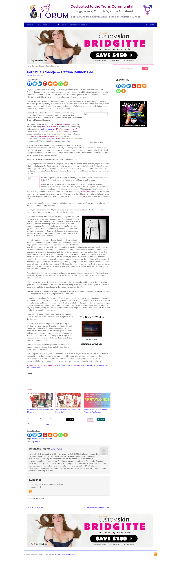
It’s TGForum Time (35, 508)
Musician (48, 439)
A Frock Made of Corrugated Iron (96, 508)
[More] (65, 83)
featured (35, 439)
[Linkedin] (39, 83)
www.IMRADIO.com (69, 365)
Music (37, 442)
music (41, 439)
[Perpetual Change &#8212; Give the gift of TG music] (40, 400)
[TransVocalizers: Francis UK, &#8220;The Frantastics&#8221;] (68, 400)
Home (29, 66)
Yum (47, 425)
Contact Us (150, 25)
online (68, 141)
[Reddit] (50, 83)
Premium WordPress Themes (64, 554)
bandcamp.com (46, 129)
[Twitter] (34, 83)
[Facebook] (29, 83)
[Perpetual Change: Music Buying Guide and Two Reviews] (97, 400)
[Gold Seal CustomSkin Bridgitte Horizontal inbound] (90, 64)
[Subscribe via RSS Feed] (30, 491)
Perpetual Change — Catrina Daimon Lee (60, 72)
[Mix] (55, 83)
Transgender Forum (58, 25)
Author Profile (56, 449)
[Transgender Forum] (89, 18)
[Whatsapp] (60, 83)
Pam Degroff (31, 75)
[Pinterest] (45, 83)
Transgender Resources (79, 25)
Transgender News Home (36, 25)
